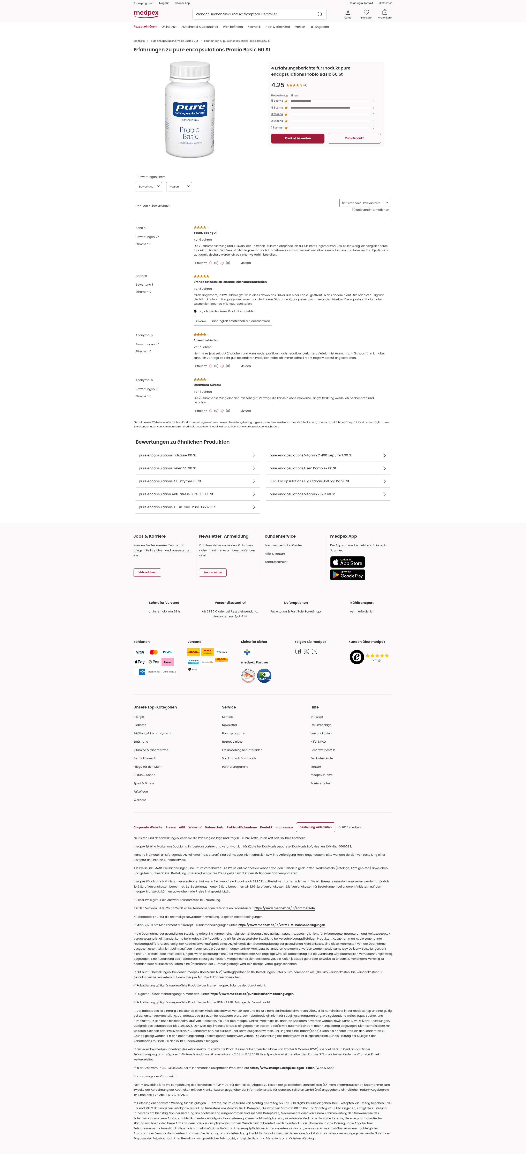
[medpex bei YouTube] (314, 651)
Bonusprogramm (234, 733)
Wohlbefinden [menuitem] (233, 27)
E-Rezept (316, 717)
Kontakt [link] (315, 767)
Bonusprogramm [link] (144, 3)
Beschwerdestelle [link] (323, 750)
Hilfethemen (385, 3)
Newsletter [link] (229, 725)
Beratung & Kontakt (361, 3)
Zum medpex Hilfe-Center (283, 545)
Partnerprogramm (235, 767)
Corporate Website (148, 827)
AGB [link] (182, 827)
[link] (248, 676)
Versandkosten (321, 733)
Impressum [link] (284, 827)
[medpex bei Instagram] (306, 651)
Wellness (140, 800)
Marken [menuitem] (300, 27)
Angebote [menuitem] (322, 27)
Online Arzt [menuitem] (168, 27)
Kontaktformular (276, 562)
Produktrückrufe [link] (321, 758)
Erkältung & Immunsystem (152, 733)
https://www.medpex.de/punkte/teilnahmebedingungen (252, 994)
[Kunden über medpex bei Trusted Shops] (370, 657)
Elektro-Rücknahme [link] (242, 827)
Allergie (139, 717)
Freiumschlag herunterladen (242, 750)
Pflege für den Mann (148, 767)
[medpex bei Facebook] (298, 651)
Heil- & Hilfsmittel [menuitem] (277, 27)
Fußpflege (141, 791)
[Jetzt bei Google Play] (359, 574)
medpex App (182, 3)
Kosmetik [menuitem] (254, 27)
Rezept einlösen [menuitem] (145, 26)
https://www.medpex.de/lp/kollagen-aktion (282, 1068)
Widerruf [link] (195, 827)
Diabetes (140, 725)
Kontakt (227, 717)
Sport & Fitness (144, 783)
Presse (171, 827)
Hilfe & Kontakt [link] (275, 554)
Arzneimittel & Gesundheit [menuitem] (199, 27)
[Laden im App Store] (359, 562)
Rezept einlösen (233, 742)
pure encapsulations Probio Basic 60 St (174, 41)
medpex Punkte (321, 775)
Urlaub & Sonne (144, 775)
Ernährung (141, 742)
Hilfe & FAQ (318, 742)
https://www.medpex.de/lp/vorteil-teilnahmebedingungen (281, 925)
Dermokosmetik (145, 758)
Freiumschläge (320, 725)
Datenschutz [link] (214, 827)
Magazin (164, 3)
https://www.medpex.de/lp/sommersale (284, 908)
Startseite (139, 41)
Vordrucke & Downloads (239, 758)
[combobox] (259, 14)
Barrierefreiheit (320, 783)
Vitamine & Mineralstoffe (151, 750)
